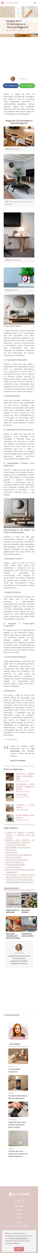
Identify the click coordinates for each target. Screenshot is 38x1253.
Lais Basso (24, 79)
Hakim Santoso (15, 149)
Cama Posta (11, 850)
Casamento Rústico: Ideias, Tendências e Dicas (25, 776)
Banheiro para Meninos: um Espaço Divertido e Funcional (20, 841)
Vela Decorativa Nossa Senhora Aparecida (17, 1097)
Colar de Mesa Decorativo (14, 1070)
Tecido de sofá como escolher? (19, 855)
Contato (19, 1222)
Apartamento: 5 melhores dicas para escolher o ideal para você (20, 875)
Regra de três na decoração (12, 911)
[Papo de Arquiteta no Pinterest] (23, 1200)
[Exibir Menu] (35, 3)
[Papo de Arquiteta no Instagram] (19, 1200)
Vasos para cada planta (16, 845)
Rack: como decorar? (15, 862)
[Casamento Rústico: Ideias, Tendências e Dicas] (10, 777)
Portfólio (19, 1218)
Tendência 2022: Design (15, 865)
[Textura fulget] (10, 797)
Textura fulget (22, 794)
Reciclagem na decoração (17, 860)
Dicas (10, 30)
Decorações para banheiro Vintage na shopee (25, 786)
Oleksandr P (14, 290)
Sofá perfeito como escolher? (18, 847)
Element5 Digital (15, 260)
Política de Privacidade (19, 1226)
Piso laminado (11, 852)
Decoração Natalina (26, 911)
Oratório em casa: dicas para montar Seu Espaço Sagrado (18, 1153)
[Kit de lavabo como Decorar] (10, 818)
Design (19, 1214)
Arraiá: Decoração (13, 867)
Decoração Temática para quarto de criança (13, 935)
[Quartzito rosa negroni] (10, 808)
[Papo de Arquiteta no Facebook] (14, 1200)
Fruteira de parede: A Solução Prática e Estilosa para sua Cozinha (20, 835)
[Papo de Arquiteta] (9, 3)
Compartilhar (12, 86)
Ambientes (19, 1210)
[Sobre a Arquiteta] (18, 1030)
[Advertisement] (19, 58)
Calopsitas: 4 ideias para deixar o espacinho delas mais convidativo (20, 880)
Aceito (19, 1249)
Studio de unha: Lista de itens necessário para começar (17, 1124)
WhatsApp (28, 86)
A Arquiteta (19, 1206)
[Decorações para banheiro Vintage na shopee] (10, 787)
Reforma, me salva (13, 857)
